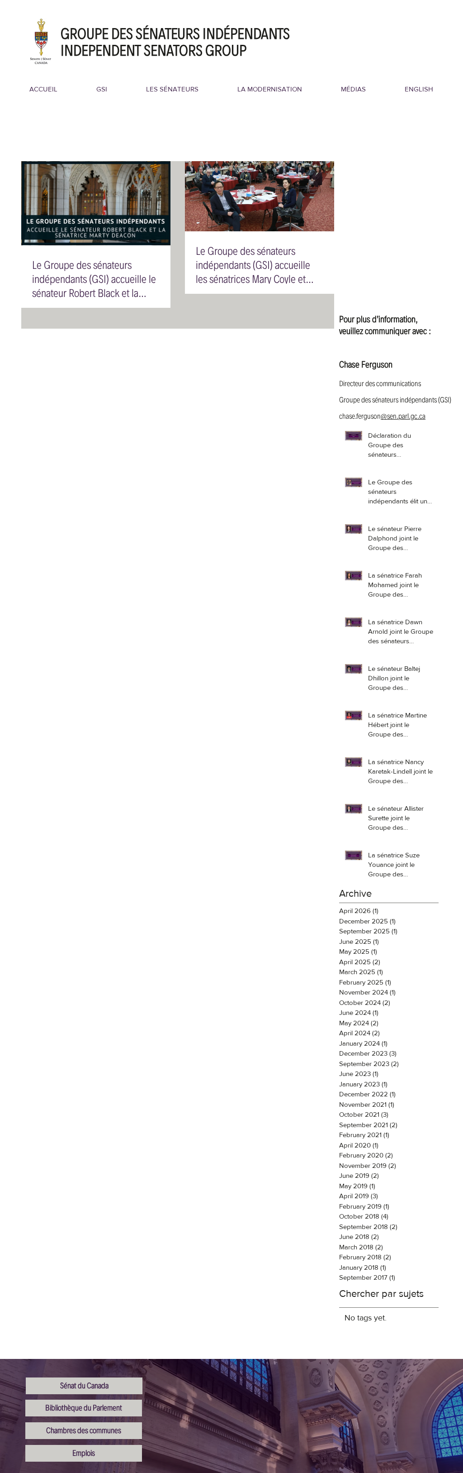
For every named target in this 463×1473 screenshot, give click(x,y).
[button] (102, 89)
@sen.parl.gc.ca (403, 416)
